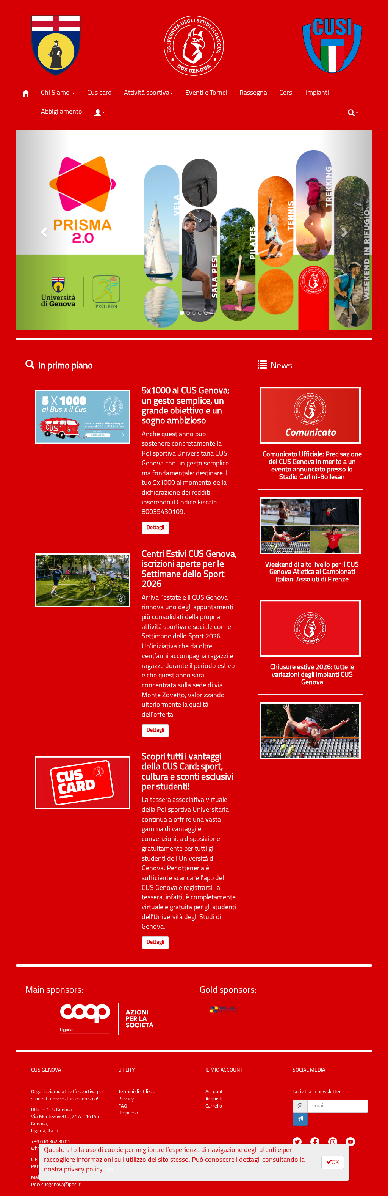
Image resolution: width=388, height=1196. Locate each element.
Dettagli (155, 528)
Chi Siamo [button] (56, 93)
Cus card (102, 93)
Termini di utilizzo (136, 1091)
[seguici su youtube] (354, 1135)
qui (108, 1169)
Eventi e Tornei (209, 93)
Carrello (213, 1106)
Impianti (320, 93)
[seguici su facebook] (318, 1135)
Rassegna (256, 93)
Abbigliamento (64, 112)
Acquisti (213, 1099)
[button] (100, 112)
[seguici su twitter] (301, 1135)
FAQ (122, 1106)
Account (214, 1091)
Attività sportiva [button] (146, 93)
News (281, 366)
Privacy (126, 1099)
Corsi (289, 93)
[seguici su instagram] (336, 1135)
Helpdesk (128, 1113)
